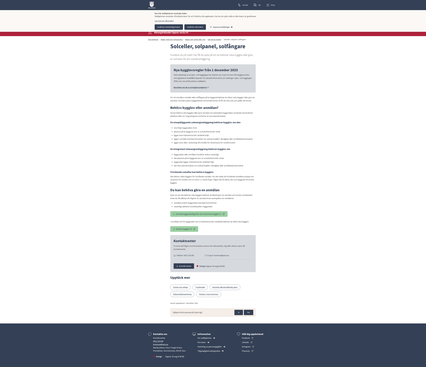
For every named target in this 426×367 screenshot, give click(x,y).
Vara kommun (153, 39)
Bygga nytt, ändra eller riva (195, 39)
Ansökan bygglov (187, 229)
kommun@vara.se (160, 344)
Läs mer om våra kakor (164, 21)
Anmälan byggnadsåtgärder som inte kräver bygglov (197, 214)
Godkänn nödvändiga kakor (168, 27)
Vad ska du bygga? (214, 39)
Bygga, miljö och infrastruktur (172, 39)
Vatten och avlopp (180, 287)
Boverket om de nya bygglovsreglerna (191, 87)
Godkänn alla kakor (195, 27)
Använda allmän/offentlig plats (225, 287)
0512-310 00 (158, 341)
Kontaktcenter (185, 266)
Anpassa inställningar (221, 27)
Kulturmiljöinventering (182, 294)
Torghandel (200, 287)
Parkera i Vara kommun (208, 294)
